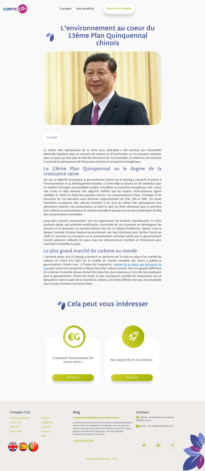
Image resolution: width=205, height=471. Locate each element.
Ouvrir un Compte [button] (119, 8)
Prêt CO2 (15, 427)
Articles (45, 418)
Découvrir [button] (73, 377)
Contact (45, 432)
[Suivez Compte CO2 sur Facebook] (173, 445)
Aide (43, 436)
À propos (66, 9)
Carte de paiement (20, 418)
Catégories (47, 423)
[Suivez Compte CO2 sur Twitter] (144, 445)
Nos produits (85, 9)
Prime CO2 (15, 423)
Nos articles (86, 440)
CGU (114, 459)
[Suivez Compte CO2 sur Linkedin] (158, 445)
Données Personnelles (98, 459)
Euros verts (16, 432)
